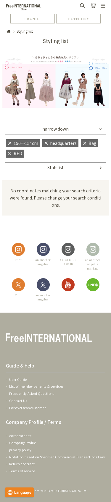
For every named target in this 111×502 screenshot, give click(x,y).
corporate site (20, 435)
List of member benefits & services (36, 386)
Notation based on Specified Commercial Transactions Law (57, 457)
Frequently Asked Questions (31, 393)
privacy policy (20, 449)
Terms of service (22, 470)
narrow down (55, 129)
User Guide (18, 379)
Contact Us (18, 400)
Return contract (22, 463)
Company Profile (22, 442)
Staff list (55, 167)
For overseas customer (27, 407)
